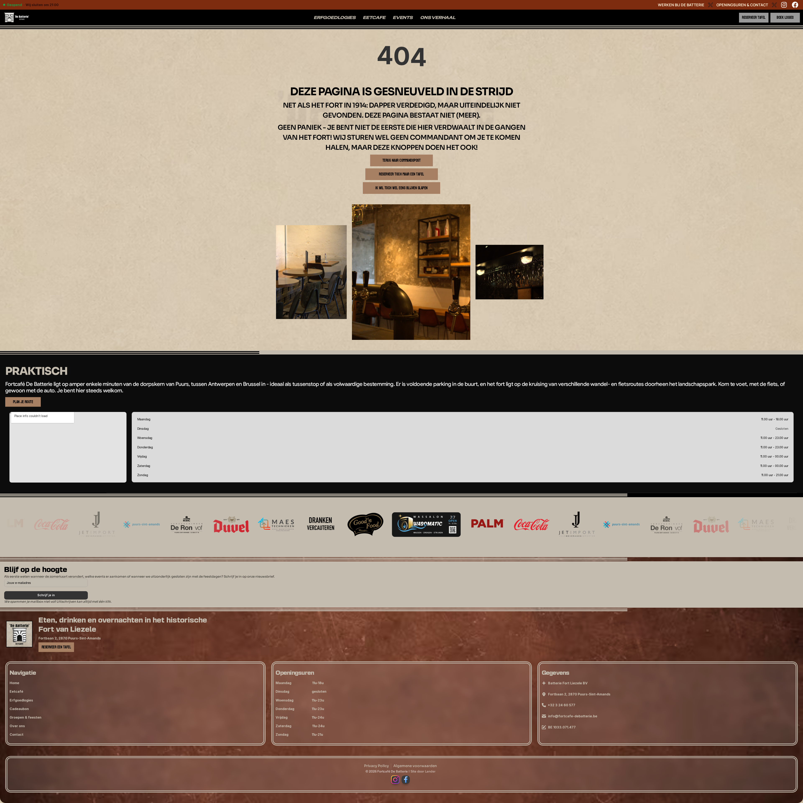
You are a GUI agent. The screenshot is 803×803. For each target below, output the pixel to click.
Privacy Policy (376, 766)
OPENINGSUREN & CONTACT (742, 4)
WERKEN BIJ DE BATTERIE (681, 4)
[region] (401, 57)
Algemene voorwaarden (415, 766)
